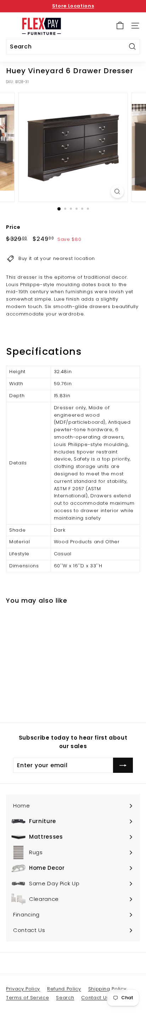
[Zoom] (117, 191)
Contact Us (95, 997)
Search (65, 997)
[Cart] (120, 25)
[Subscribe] (123, 765)
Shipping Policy (107, 988)
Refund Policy (64, 988)
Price (13, 227)
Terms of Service (27, 997)
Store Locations (73, 5)
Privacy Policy (23, 988)
